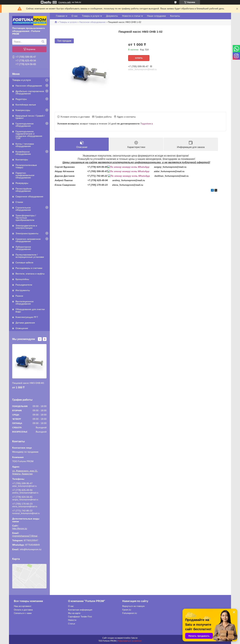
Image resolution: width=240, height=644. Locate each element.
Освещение (22, 328)
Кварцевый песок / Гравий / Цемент (30, 116)
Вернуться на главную (133, 606)
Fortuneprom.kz (129, 613)
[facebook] (212, 190)
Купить (139, 58)
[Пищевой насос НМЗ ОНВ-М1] (29, 361)
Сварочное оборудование (29, 196)
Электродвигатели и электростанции (26, 226)
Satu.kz (134, 638)
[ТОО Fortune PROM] (29, 20)
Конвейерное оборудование (23, 152)
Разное (19, 296)
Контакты (175, 16)
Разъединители (24, 284)
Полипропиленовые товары (26, 166)
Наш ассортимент (22, 606)
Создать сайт (64, 2)
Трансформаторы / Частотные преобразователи (26, 217)
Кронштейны (22, 279)
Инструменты (23, 290)
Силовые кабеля (24, 262)
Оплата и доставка (23, 610)
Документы (112, 16)
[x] (216, 190)
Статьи (71, 623)
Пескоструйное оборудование (24, 189)
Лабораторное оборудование (23, 248)
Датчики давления (25, 322)
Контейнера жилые (26, 104)
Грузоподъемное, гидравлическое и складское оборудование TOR (29, 135)
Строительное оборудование (23, 208)
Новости (72, 620)
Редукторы (21, 99)
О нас (75, 16)
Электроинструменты (27, 233)
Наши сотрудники (156, 16)
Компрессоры (23, 110)
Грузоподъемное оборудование (25, 124)
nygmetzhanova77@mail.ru (26, 535)
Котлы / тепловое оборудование (25, 145)
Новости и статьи (131, 16)
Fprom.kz (126, 610)
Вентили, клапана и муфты (30, 273)
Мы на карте (74, 613)
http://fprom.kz (19, 528)
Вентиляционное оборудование (25, 302)
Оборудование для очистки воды (30, 310)
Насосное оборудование (29, 85)
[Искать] (43, 42)
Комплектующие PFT (27, 317)
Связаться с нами (23, 613)
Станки (19, 202)
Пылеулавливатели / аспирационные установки (30, 255)
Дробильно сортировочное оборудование (30, 92)
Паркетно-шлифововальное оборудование (25, 175)
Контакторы (22, 159)
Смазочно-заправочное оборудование (28, 240)
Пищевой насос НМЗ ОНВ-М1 (28, 383)
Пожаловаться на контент (130, 641)
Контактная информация (80, 610)
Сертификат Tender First (80, 616)
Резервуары (22, 183)
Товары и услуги (21, 80)
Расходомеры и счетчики (29, 268)
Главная (60, 16)
